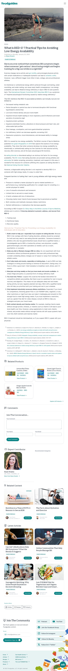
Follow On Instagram (48, 633)
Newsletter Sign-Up (11, 640)
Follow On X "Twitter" (48, 645)
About (4, 664)
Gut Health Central (20, 654)
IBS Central (18, 659)
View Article (28, 517)
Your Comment (10, 419)
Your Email (38, 431)
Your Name (9, 431)
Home (4, 654)
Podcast (44, 621)
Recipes (18, 607)
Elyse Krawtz (10, 56)
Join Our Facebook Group (50, 627)
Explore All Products (56, 401)
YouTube (59, 621)
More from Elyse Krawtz (11, 476)
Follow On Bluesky (48, 639)
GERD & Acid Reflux (20, 657)
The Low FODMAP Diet (21, 662)
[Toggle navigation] (65, 3)
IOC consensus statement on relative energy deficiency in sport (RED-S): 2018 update (28, 345)
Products (28, 607)
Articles (9, 607)
